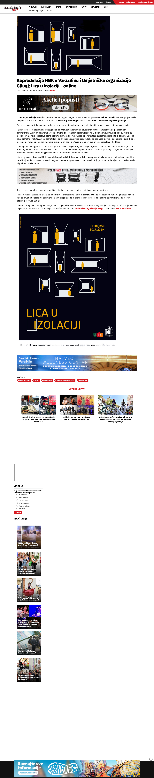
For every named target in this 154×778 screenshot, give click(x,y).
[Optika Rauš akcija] (77, 103)
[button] (18, 409)
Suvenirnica (99, 2)
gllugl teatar (83, 380)
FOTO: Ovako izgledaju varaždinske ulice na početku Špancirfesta (28, 677)
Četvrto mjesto (23, 503)
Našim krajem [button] (46, 7)
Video (106, 7)
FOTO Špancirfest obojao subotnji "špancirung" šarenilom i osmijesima (27, 571)
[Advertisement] (77, 446)
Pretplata (121, 2)
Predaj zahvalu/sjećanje (145, 2)
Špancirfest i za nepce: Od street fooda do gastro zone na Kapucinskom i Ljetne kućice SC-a (38, 419)
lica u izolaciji (47, 380)
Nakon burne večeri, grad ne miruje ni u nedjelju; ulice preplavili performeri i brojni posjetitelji (115, 419)
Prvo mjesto (22, 495)
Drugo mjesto (23, 498)
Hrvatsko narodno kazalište (65, 380)
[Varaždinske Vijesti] (12, 8)
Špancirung (95, 7)
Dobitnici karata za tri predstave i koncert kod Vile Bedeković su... (77, 418)
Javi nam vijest (130, 2)
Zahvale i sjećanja (36, 11)
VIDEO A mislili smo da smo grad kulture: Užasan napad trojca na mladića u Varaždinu (28, 545)
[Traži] (127, 9)
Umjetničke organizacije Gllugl (89, 208)
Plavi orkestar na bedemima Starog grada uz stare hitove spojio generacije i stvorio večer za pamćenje (28, 623)
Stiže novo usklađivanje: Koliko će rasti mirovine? (27, 652)
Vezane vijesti (77, 389)
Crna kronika (71, 7)
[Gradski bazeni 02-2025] (77, 363)
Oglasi (49, 11)
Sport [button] (58, 7)
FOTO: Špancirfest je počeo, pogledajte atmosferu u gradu (29, 599)
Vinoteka (108, 2)
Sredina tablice (24, 506)
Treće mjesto (23, 500)
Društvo (84, 7)
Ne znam (21, 509)
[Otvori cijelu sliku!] (63, 45)
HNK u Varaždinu (123, 208)
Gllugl (37, 380)
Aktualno (33, 7)
